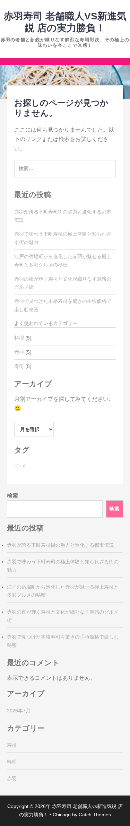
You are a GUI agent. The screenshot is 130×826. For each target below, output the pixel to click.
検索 (12, 496)
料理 (19, 338)
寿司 (19, 366)
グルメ (20, 466)
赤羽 (19, 352)
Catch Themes (95, 814)
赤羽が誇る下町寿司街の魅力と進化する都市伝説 (60, 545)
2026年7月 (19, 710)
